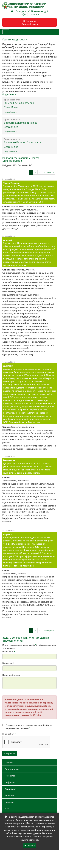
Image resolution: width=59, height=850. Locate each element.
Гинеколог (10, 775)
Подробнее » (9, 94)
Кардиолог (10, 788)
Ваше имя (8, 651)
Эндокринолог (12, 769)
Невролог (9, 795)
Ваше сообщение (12, 674)
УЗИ (7, 808)
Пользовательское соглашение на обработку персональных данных (29, 726)
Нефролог (10, 782)
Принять (30, 845)
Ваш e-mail (8, 663)
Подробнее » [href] (10, 111)
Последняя (49, 172)
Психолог (9, 801)
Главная (9, 762)
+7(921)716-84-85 (29, 14)
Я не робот (9, 733)
